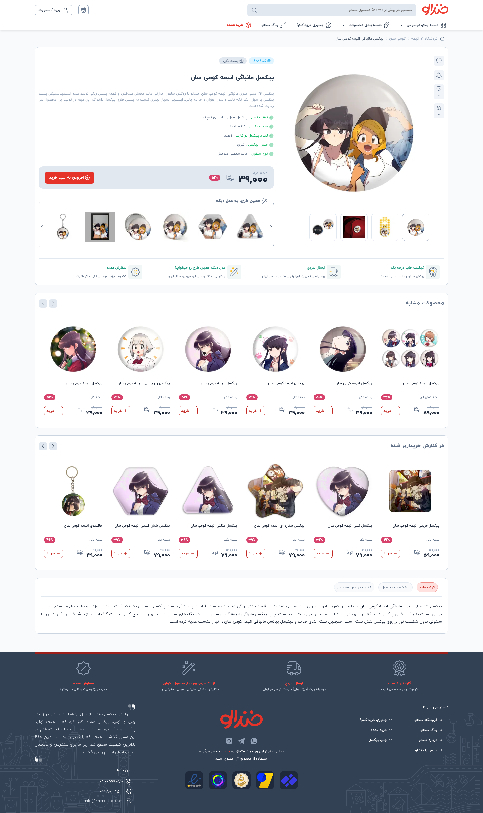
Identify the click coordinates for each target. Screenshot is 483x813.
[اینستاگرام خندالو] (229, 741)
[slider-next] (284, 131)
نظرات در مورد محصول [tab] (354, 587)
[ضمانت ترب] (218, 780)
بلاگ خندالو (269, 25)
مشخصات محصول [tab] (395, 587)
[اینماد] (194, 780)
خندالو (225, 751)
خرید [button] (387, 411)
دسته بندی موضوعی (422, 25)
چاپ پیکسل (378, 740)
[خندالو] (435, 9)
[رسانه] (241, 780)
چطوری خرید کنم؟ (310, 25)
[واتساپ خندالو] (254, 741)
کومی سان (397, 38)
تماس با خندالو (426, 750)
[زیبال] (289, 780)
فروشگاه (431, 38)
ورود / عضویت (49, 10)
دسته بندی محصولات (365, 25)
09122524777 (111, 782)
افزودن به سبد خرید (66, 177)
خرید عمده (235, 25)
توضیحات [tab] (427, 587)
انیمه (415, 38)
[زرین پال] (265, 780)
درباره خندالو (428, 740)
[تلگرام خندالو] (241, 741)
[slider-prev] (424, 131)
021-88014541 (111, 791)
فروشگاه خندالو (425, 720)
